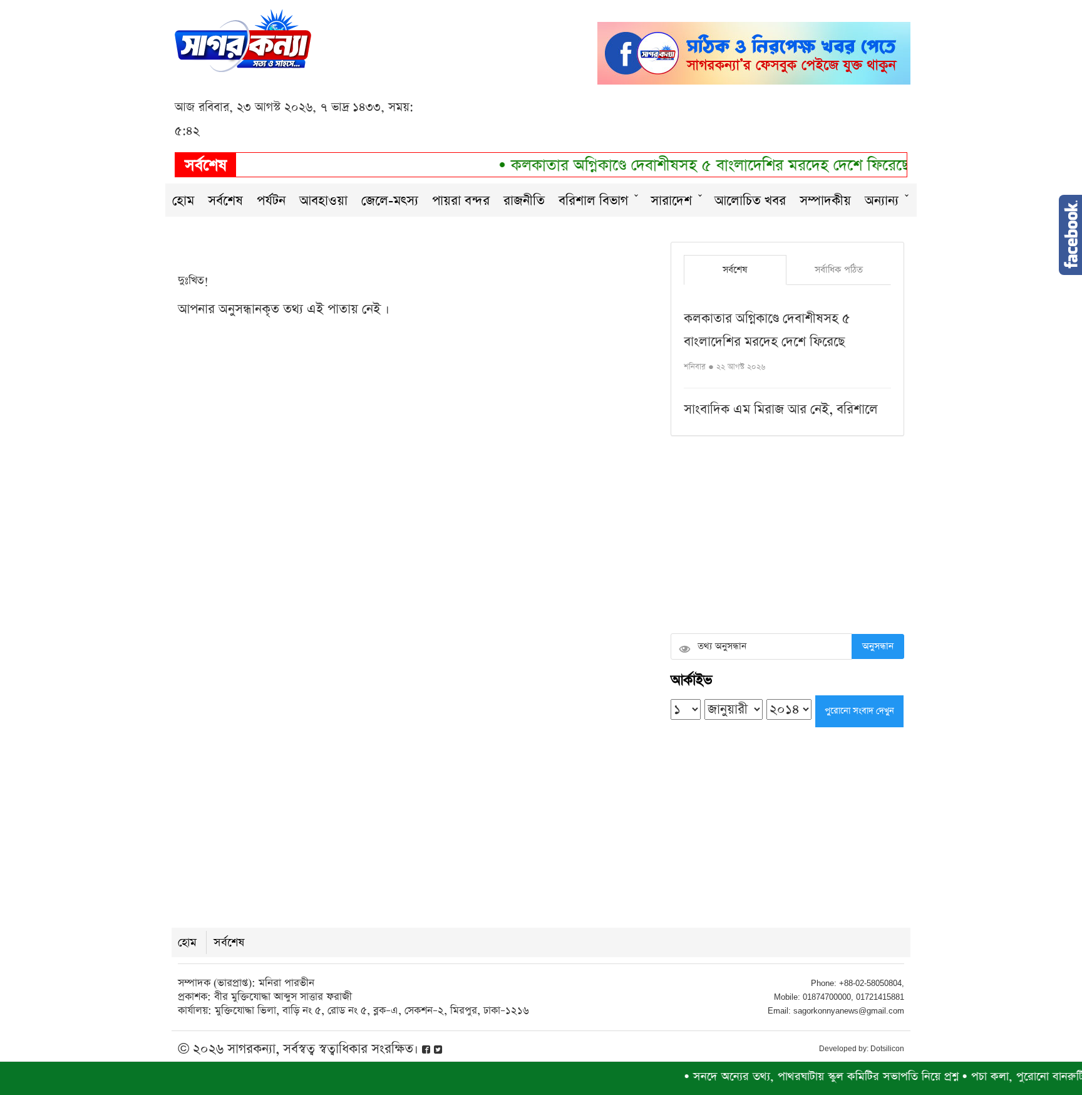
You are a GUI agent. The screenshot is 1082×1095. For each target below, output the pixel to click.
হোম (183, 201)
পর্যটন (271, 201)
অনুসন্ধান (878, 646)
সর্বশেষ (225, 201)
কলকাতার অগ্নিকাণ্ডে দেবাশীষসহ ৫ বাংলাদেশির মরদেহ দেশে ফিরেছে (691, 166)
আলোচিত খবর (750, 201)
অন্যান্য (882, 201)
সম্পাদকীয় (825, 201)
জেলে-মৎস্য (389, 201)
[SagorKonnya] (243, 39)
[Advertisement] (787, 536)
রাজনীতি (524, 201)
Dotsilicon (887, 1048)
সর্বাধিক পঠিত (839, 269)
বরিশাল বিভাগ (593, 201)
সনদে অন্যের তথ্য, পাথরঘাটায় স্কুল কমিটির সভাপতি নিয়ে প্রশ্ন (804, 1076)
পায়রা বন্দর (461, 201)
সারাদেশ (671, 201)
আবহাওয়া (323, 201)
